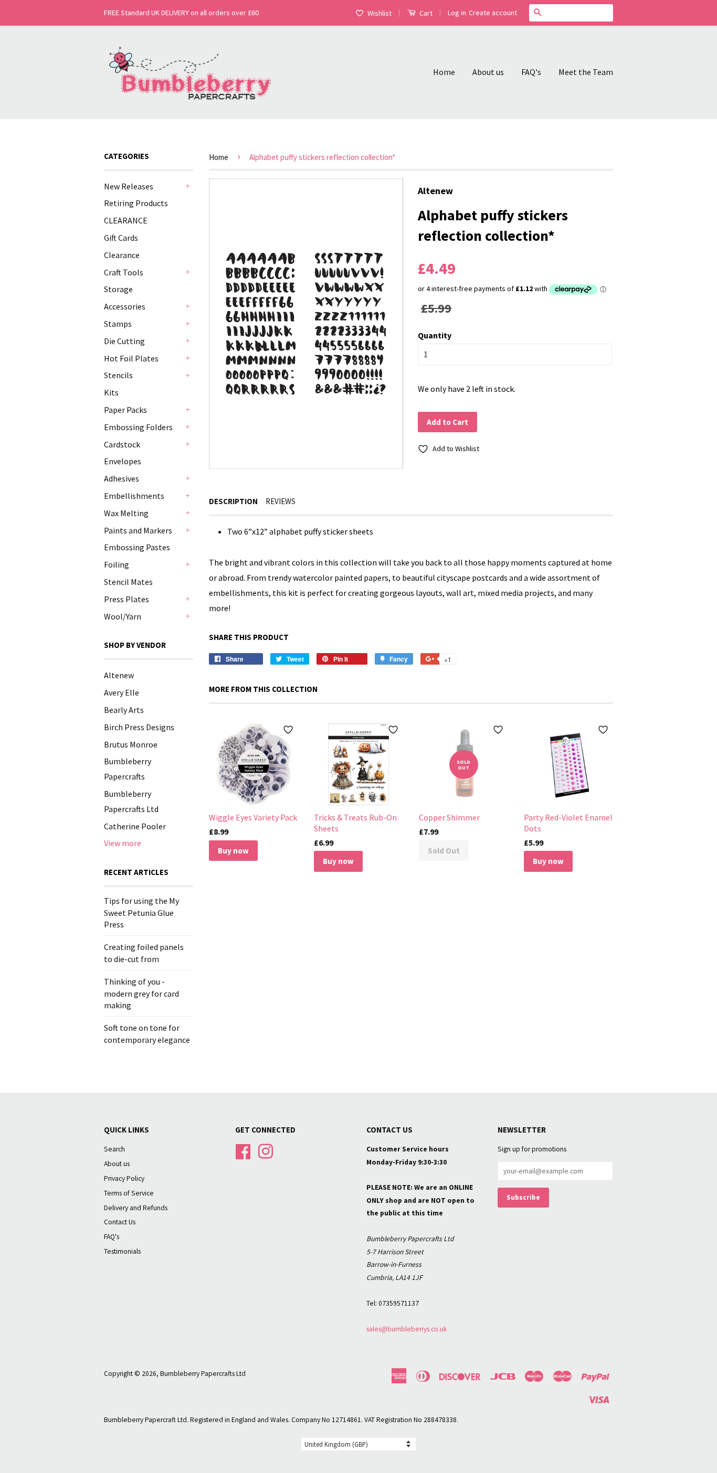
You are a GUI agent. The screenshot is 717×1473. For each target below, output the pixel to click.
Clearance (122, 255)
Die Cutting (124, 341)
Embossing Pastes (137, 547)
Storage (118, 289)
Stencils (118, 375)
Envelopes (122, 461)
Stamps (118, 323)
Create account (493, 12)
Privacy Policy (124, 1178)
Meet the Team (585, 72)
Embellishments (134, 495)
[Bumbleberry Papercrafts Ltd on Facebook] (243, 1150)
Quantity (434, 335)
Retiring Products (136, 203)
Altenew (119, 675)
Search (114, 1149)
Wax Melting (126, 513)
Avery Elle (121, 692)
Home (444, 72)
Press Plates (126, 599)
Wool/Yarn (122, 616)
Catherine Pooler (135, 826)
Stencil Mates (128, 582)
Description (233, 501)
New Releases (128, 186)
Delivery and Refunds (135, 1207)
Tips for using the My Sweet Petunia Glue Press (141, 912)
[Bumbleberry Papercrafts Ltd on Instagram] (265, 1150)
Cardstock (122, 444)
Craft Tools (123, 272)
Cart (425, 13)
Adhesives (121, 478)
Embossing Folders (138, 427)
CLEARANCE (125, 220)
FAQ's (531, 72)
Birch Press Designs (139, 727)
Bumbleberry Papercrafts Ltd (203, 1373)
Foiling (116, 564)
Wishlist (379, 13)
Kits (111, 392)
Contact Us (119, 1222)
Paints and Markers (138, 530)
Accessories (124, 306)
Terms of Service (129, 1193)
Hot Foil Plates (131, 358)
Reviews (281, 501)
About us (488, 72)
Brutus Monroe (130, 744)
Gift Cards (121, 237)
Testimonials (122, 1251)
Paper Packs (125, 409)
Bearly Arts (124, 710)
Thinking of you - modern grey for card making (141, 993)
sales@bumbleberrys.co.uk (406, 1329)
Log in (457, 12)
